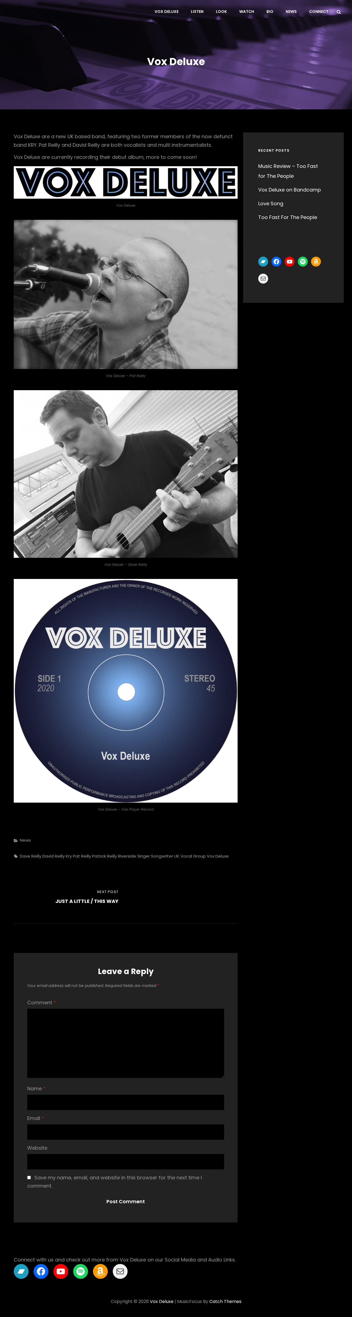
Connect (318, 11)
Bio (269, 11)
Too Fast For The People (287, 217)
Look (221, 11)
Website (37, 1147)
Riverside (127, 856)
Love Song (270, 203)
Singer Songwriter (155, 856)
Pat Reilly (82, 856)
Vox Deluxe (166, 11)
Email (35, 1118)
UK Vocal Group (190, 856)
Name (36, 1088)
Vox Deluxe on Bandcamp (289, 189)
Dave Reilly (30, 856)
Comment (41, 1002)
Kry (69, 856)
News (291, 11)
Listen (197, 11)
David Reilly (53, 856)
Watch (246, 11)
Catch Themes (225, 1301)
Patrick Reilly (104, 856)
